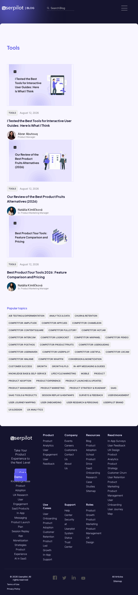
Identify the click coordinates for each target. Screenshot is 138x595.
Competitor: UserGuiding (94, 344)
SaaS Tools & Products (23, 395)
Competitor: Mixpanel (87, 337)
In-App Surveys (117, 440)
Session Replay (20, 531)
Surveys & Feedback (91, 395)
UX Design (114, 449)
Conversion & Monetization (84, 359)
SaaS (113, 388)
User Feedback (116, 445)
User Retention (116, 477)
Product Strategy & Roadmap (87, 388)
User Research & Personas (82, 402)
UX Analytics (35, 409)
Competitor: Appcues (54, 323)
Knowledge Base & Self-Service (27, 373)
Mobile (85, 373)
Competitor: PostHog (22, 344)
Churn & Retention (86, 315)
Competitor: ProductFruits (57, 344)
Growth (42, 366)
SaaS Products (20, 508)
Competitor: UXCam (117, 351)
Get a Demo (20, 475)
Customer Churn (117, 472)
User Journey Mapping (22, 402)
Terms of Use (13, 584)
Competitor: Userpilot (56, 351)
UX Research (20, 494)
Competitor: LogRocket (55, 337)
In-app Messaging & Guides (89, 366)
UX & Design (15, 409)
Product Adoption (20, 380)
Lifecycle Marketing (63, 373)
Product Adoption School (91, 450)
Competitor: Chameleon (86, 323)
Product (99, 373)
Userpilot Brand (113, 402)
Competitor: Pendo (116, 337)
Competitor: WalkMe (21, 359)
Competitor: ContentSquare (26, 330)
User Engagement (118, 395)
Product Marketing (53, 388)
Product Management (22, 388)
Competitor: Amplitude (23, 323)
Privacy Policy (13, 589)
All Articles (117, 576)
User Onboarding (51, 402)
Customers (71, 449)
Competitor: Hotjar (94, 330)
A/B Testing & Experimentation (26, 315)
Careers (69, 445)
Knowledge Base (20, 481)
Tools (12, 112)
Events (68, 440)
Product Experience (48, 380)
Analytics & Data (59, 315)
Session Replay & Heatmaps (58, 395)
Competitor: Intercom (22, 337)
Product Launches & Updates (83, 380)
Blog (88, 440)
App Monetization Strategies (20, 540)
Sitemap (91, 490)
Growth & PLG (60, 366)
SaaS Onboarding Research (93, 473)
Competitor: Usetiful (88, 351)
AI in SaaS (20, 558)
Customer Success (20, 366)
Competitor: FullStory (63, 330)
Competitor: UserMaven (23, 351)
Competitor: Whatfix (51, 359)
